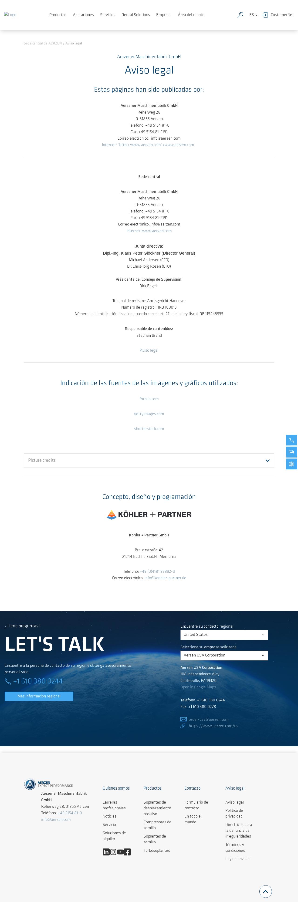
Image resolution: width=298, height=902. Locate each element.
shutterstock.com (149, 429)
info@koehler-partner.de (165, 578)
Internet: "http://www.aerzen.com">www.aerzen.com (148, 145)
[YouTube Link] (122, 852)
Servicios (107, 15)
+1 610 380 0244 (38, 681)
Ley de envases (238, 859)
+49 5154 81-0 (70, 813)
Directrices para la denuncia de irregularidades (238, 831)
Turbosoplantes (157, 851)
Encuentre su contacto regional (206, 627)
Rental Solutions (136, 15)
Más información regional (39, 696)
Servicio (109, 825)
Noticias (109, 816)
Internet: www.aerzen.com (149, 231)
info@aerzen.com (56, 820)
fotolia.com (149, 399)
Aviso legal (149, 351)
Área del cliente (191, 15)
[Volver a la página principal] (10, 15)
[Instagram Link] (115, 852)
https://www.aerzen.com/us (213, 726)
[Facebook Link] (129, 852)
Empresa (164, 15)
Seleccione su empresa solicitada (208, 647)
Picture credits (42, 460)
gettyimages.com (149, 414)
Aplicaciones (83, 15)
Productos (58, 15)
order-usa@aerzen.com (209, 720)
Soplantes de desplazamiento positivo (157, 808)
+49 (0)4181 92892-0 (157, 572)
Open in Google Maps (198, 687)
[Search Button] (241, 15)
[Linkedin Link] (108, 852)
